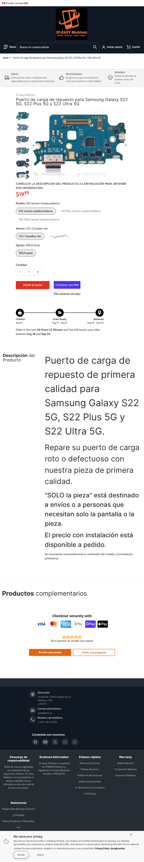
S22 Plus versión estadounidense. (81, 211)
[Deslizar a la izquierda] (34, 145)
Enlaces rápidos (90, 757)
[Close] (131, 834)
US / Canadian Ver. (30, 236)
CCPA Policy (90, 793)
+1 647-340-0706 (47, 722)
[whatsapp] (74, 741)
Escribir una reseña (50, 652)
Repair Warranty (125, 763)
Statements (19, 802)
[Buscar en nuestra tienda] (95, 47)
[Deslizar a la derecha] (126, 145)
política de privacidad (90, 781)
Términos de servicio (89, 763)
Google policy (117, 848)
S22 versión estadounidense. (36, 211)
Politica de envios (90, 769)
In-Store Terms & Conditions (90, 787)
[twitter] (55, 741)
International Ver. (60, 236)
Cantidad (21, 265)
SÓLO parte (26, 253)
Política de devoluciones (89, 775)
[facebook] (35, 741)
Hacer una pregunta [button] (94, 652)
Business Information (54, 757)
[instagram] (64, 741)
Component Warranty (125, 769)
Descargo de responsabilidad (19, 758)
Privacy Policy (102, 848)
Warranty (125, 757)
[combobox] (58, 47)
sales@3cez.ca (45, 712)
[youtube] (45, 741)
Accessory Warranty (125, 775)
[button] (10, 47)
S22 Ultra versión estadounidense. (39, 219)
